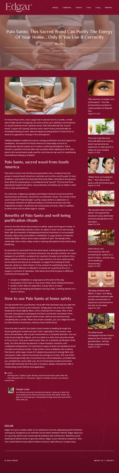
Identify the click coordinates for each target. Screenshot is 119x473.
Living (97, 7)
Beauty (55, 7)
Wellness (108, 7)
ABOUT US (98, 461)
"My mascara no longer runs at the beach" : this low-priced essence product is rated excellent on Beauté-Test (101, 105)
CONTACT (110, 461)
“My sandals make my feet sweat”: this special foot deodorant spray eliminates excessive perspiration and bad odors (100, 215)
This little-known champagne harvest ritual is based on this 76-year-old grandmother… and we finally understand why (101, 338)
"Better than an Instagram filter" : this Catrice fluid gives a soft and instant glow (101, 180)
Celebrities (67, 7)
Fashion (79, 7)
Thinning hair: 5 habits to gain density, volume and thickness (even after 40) (37, 375)
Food (89, 7)
